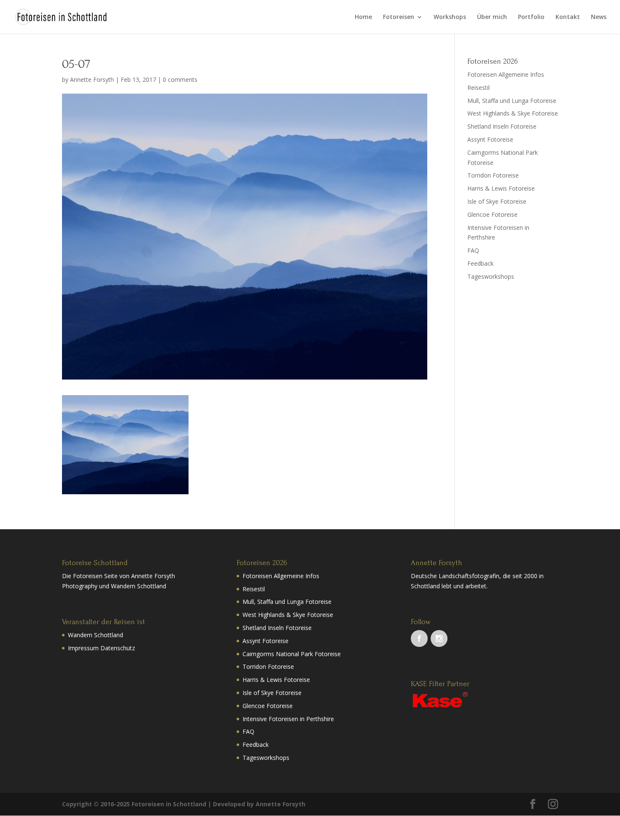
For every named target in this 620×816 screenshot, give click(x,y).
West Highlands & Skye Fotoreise (512, 113)
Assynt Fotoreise (490, 139)
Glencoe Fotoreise (492, 214)
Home (363, 17)
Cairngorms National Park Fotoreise (292, 654)
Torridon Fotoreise (493, 175)
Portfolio (531, 17)
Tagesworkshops (490, 276)
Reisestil (478, 87)
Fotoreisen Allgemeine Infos (505, 74)
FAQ (473, 250)
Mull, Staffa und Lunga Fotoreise (511, 101)
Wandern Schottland (95, 635)
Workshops (450, 17)
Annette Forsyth (92, 79)
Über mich (492, 17)
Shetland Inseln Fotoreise (501, 126)
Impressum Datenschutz (101, 648)
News (599, 17)
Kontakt (567, 17)
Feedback (480, 263)
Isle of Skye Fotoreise (496, 201)
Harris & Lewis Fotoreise (501, 188)
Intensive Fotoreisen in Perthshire (288, 719)
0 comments (180, 79)
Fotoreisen (398, 17)
